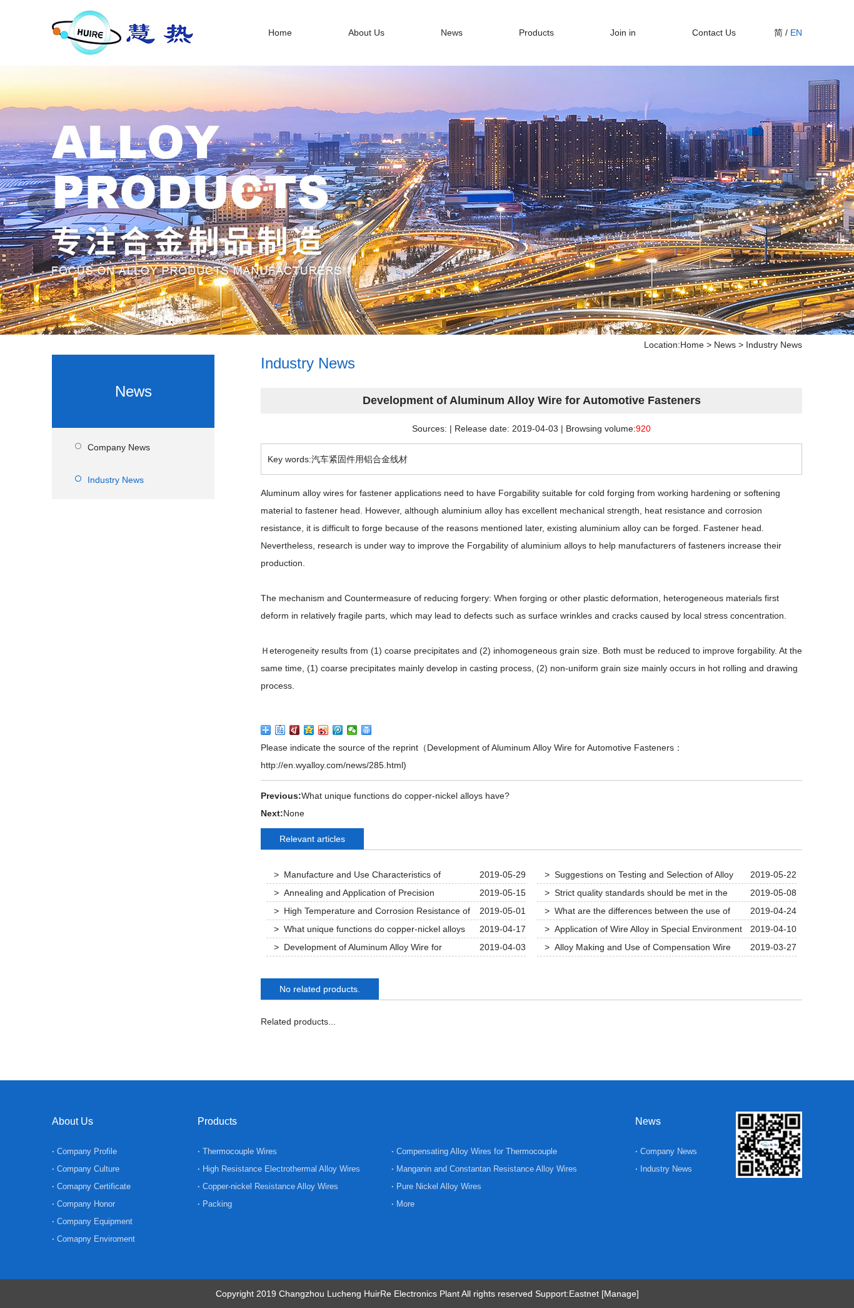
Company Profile (87, 1151)
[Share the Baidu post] (280, 730)
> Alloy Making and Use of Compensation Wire (638, 947)
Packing (217, 1204)
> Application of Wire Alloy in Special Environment (643, 929)
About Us (366, 33)
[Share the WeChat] (352, 730)
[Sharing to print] (366, 730)
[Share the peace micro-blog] (294, 730)
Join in (623, 33)
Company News (119, 447)
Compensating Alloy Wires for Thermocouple (476, 1151)
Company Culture (88, 1169)
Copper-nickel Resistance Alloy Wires (270, 1186)
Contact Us (714, 33)
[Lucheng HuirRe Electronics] (122, 49)
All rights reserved (497, 1294)
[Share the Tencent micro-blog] (338, 730)
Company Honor (86, 1204)
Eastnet (584, 1294)
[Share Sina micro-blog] (323, 730)
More (404, 1204)
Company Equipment (95, 1221)
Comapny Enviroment (96, 1239)
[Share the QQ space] (309, 730)
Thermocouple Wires (240, 1151)
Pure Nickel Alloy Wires (438, 1186)
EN (796, 33)
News (452, 33)
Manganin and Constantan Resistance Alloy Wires (486, 1169)
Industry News (774, 345)
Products (536, 33)
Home (280, 33)
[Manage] (620, 1294)
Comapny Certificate (94, 1186)
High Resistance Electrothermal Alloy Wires (281, 1169)
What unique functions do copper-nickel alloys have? (405, 796)
